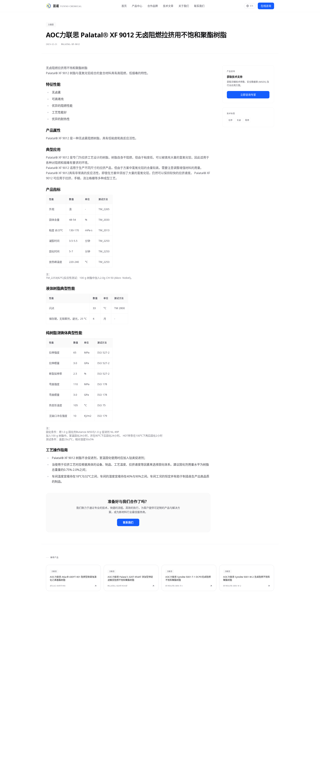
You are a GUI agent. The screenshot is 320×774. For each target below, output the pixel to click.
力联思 (51, 25)
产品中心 (137, 6)
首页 (124, 6)
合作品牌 (152, 6)
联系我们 (199, 6)
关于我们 (184, 6)
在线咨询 (266, 6)
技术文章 (168, 6)
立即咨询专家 (248, 94)
